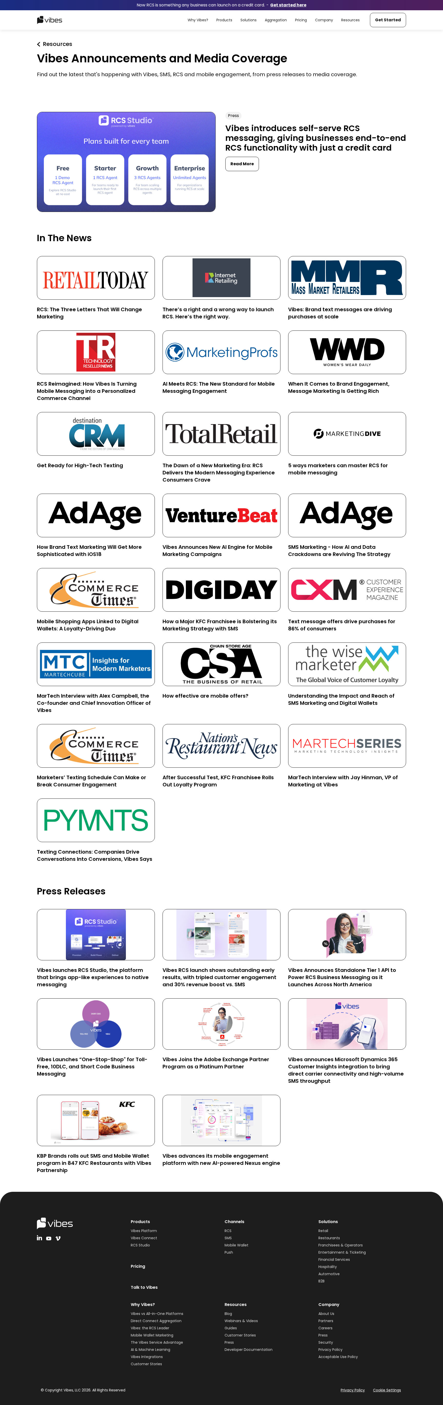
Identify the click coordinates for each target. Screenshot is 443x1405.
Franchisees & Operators (340, 1245)
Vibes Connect (144, 1238)
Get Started (388, 20)
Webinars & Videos (241, 1320)
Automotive (329, 1273)
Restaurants (329, 1238)
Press (229, 1342)
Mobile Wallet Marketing (152, 1335)
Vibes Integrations (147, 1356)
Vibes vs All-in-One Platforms (157, 1313)
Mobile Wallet (236, 1245)
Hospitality (327, 1266)
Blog (228, 1313)
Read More (242, 164)
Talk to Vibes (144, 1287)
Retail (323, 1230)
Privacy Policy (330, 1349)
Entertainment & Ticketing (342, 1252)
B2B (321, 1281)
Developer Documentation (249, 1349)
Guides (231, 1328)
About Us (326, 1313)
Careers (325, 1328)
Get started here (288, 5)
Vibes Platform (144, 1230)
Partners (325, 1320)
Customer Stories (146, 1364)
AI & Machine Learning (150, 1349)
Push (229, 1252)
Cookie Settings (387, 1390)
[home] (49, 20)
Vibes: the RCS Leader (150, 1328)
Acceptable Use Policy (338, 1356)
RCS (228, 1230)
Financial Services (334, 1259)
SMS (228, 1238)
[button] (198, 20)
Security (325, 1342)
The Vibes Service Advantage (157, 1342)
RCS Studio (140, 1245)
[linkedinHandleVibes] (39, 1237)
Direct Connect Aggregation (156, 1320)
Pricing (138, 1266)
